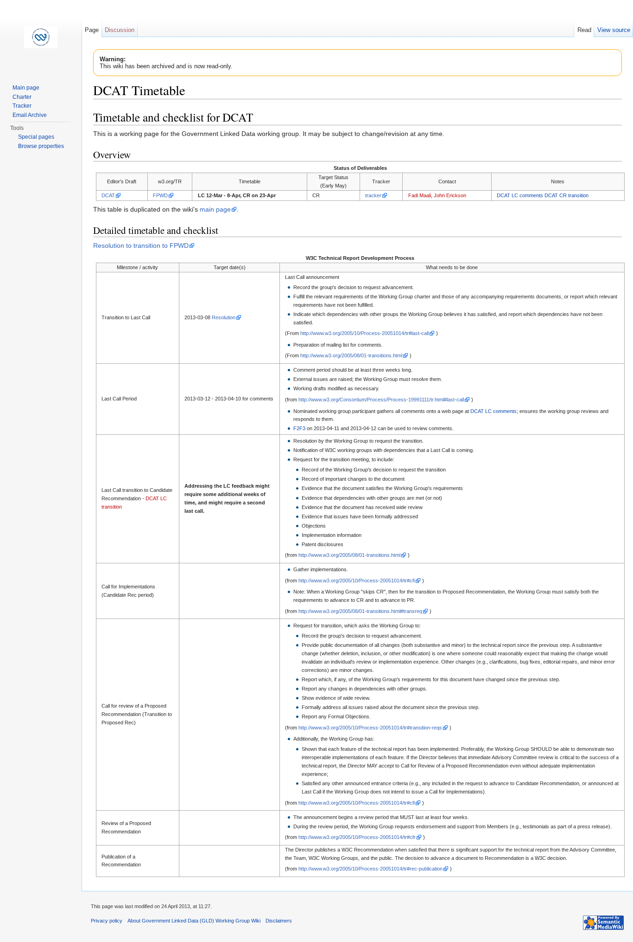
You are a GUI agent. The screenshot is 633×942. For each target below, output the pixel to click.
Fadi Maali (419, 195)
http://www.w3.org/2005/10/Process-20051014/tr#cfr (357, 837)
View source (613, 29)
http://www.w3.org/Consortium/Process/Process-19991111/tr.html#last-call (381, 399)
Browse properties (41, 146)
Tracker (22, 106)
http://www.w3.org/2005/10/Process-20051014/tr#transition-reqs (370, 727)
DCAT (108, 195)
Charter (22, 97)
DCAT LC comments (520, 195)
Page (92, 29)
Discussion (119, 29)
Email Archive (30, 115)
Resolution (223, 317)
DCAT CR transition (566, 195)
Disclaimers (279, 920)
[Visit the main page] (41, 37)
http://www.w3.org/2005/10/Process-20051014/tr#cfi (356, 580)
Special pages (36, 137)
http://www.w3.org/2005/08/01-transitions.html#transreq (360, 611)
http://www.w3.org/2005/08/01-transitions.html (351, 355)
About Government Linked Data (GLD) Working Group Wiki (193, 920)
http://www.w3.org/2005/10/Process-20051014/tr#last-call (364, 333)
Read (584, 29)
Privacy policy (106, 920)
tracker (373, 195)
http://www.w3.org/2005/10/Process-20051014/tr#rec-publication (370, 868)
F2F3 (299, 428)
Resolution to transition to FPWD (141, 245)
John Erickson (450, 195)
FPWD (160, 195)
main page (215, 209)
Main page (26, 87)
